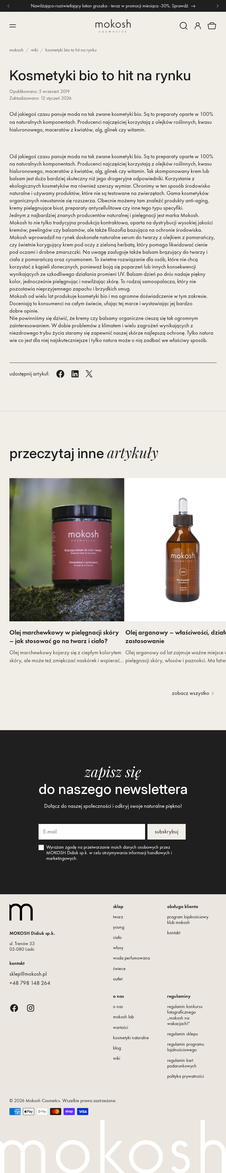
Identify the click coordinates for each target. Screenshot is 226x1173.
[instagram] (30, 1008)
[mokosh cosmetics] (113, 26)
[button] (183, 26)
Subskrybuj (166, 831)
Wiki (34, 50)
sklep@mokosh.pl (28, 973)
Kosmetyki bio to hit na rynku (71, 50)
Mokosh (16, 50)
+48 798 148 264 (29, 983)
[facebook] (14, 1008)
